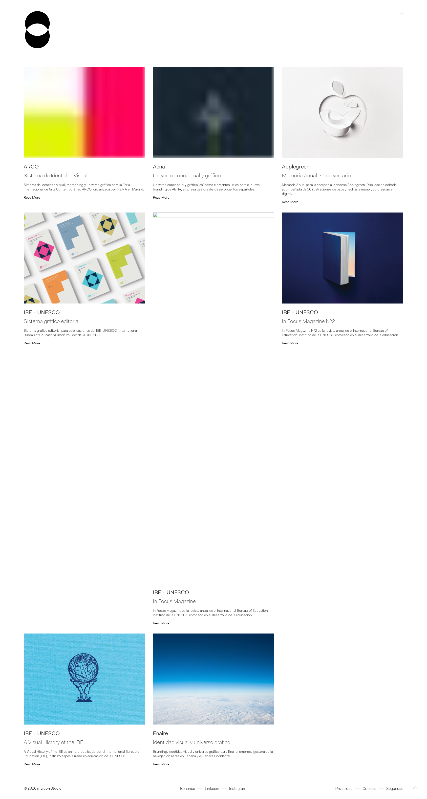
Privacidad (344, 789)
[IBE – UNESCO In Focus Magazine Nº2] (342, 258)
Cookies (369, 789)
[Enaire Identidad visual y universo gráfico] (213, 679)
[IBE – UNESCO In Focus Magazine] (213, 398)
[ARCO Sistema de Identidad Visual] (84, 112)
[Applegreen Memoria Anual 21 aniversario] (342, 112)
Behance (187, 789)
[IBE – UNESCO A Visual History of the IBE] (84, 679)
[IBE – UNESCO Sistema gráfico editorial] (84, 258)
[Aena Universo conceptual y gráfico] (213, 112)
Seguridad (395, 789)
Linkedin (212, 789)
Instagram (237, 789)
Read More (32, 198)
